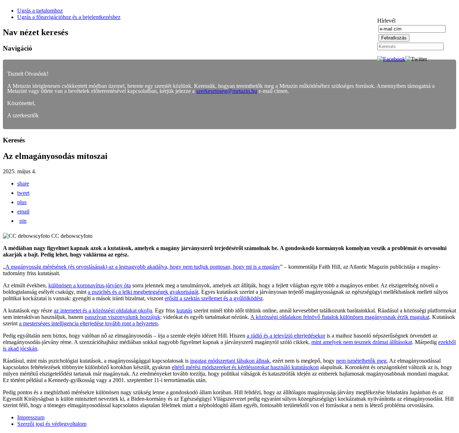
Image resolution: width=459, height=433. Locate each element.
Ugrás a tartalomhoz (40, 11)
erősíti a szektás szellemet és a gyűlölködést (213, 298)
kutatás (184, 310)
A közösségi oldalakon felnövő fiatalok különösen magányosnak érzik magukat (339, 317)
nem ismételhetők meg (361, 361)
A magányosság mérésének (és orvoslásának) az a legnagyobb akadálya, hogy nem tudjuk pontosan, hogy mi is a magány (142, 267)
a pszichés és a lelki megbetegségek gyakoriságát (143, 292)
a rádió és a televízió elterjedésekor (286, 336)
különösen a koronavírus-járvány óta (89, 285)
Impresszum (30, 417)
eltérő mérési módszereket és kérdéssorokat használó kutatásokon (245, 367)
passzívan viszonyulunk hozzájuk (122, 317)
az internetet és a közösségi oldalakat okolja (103, 310)
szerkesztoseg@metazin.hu (226, 91)
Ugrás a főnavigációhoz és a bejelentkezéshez (68, 17)
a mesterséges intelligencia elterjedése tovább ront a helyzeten (88, 323)
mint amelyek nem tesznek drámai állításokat (361, 342)
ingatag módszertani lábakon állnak (230, 361)
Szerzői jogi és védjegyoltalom (51, 424)
